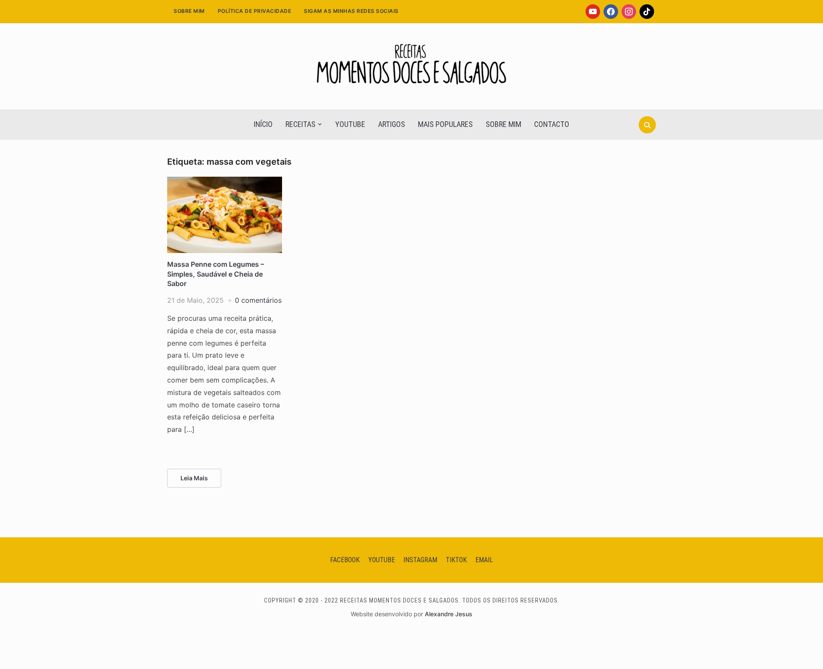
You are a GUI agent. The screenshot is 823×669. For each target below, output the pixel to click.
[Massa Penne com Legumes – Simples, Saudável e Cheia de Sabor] (224, 182)
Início (263, 124)
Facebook (345, 560)
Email (484, 560)
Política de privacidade (254, 11)
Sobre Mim (189, 11)
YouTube (350, 124)
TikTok (456, 560)
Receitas (300, 124)
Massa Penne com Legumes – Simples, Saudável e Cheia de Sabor (215, 274)
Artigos (391, 124)
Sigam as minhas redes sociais (351, 11)
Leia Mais (194, 478)
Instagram (420, 560)
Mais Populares (445, 124)
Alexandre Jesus (448, 614)
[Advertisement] (411, 217)
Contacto (551, 124)
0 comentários (258, 300)
